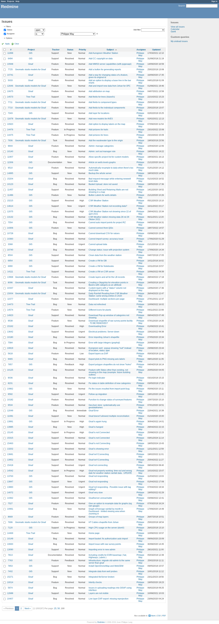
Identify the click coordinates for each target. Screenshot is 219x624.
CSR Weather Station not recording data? (108, 206)
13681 (10, 454)
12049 (10, 410)
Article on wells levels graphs (102, 162)
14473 (10, 304)
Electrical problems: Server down (104, 332)
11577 (10, 299)
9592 (10, 394)
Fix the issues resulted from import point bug (109, 389)
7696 (10, 522)
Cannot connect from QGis (101, 228)
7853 (10, 566)
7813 (10, 555)
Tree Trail (30, 97)
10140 (10, 151)
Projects (10, 1)
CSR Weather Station (98, 200)
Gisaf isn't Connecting (99, 454)
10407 (10, 599)
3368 (10, 244)
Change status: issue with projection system (109, 250)
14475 (10, 135)
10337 (10, 288)
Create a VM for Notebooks (101, 266)
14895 (10, 173)
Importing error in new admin (102, 549)
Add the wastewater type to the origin (106, 140)
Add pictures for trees (98, 135)
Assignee (11, 34)
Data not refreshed (97, 304)
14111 (10, 271)
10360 (10, 239)
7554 (10, 222)
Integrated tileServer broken (101, 577)
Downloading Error (97, 326)
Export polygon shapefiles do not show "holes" (110, 364)
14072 (10, 492)
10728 (10, 233)
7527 (10, 503)
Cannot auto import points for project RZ (107, 222)
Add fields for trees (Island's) (102, 97)
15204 (10, 179)
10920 (10, 124)
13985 (10, 427)
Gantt (173, 31)
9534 (10, 405)
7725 (10, 69)
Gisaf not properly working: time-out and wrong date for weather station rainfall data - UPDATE (110, 471)
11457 (10, 189)
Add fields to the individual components (107, 108)
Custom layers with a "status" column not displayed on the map (107, 289)
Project (31, 49)
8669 (10, 517)
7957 (10, 364)
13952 (10, 460)
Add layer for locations (99, 113)
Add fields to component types (103, 102)
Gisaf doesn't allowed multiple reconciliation (109, 416)
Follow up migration (98, 394)
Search (181, 6)
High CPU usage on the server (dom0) (106, 528)
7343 (10, 113)
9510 (10, 168)
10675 (10, 91)
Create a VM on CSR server (101, 271)
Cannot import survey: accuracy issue (106, 239)
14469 (10, 533)
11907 (10, 157)
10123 (10, 184)
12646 (10, 86)
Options (9, 38)
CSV (159, 616)
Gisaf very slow (96, 492)
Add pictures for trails (98, 129)
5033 (10, 80)
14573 (10, 97)
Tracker (56, 49)
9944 (10, 146)
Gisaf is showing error (99, 449)
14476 (10, 129)
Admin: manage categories (101, 146)
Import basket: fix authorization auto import (108, 538)
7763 (10, 560)
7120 (10, 528)
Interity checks (95, 582)
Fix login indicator (97, 378)
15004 (10, 293)
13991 (10, 421)
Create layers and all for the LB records (107, 277)
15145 (10, 432)
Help (17, 1)
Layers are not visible (98, 593)
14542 (10, 470)
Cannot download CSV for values (104, 233)
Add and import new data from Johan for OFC (110, 86)
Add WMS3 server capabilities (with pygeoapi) (110, 64)
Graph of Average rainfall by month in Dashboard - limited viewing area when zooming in (107, 511)
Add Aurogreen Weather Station (103, 53)
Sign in (214, 1)
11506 (10, 162)
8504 (10, 255)
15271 (10, 577)
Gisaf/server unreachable (100, 498)
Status (9, 30)
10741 (10, 75)
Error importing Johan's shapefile (104, 337)
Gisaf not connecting (98, 465)
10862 (10, 389)
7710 (10, 108)
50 (58, 608)
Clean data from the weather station (105, 255)
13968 (10, 277)
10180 (10, 337)
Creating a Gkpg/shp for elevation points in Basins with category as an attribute (108, 283)
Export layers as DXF (98, 353)
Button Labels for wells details (102, 195)
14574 (10, 310)
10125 (10, 370)
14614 (10, 206)
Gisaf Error (94, 410)
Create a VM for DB (98, 261)
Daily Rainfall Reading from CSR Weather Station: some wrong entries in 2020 (108, 294)
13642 (10, 332)
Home (3, 1)
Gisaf (30, 64)
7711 (10, 102)
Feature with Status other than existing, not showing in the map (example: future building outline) (109, 372)
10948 (10, 64)
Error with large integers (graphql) (104, 342)
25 (55, 608)
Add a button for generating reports (105, 69)
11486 (10, 195)
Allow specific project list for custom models (109, 157)
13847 (10, 481)
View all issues (178, 27)
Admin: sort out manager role (102, 151)
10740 (10, 250)
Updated (156, 49)
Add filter (137, 30)
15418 (10, 465)
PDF (164, 616)
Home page (94, 533)
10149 (10, 538)
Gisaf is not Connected (99, 432)
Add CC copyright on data (101, 58)
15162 (10, 326)
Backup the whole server (100, 173)
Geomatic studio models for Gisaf (30, 69)
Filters (8, 26)
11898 (10, 53)
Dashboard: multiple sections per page (107, 299)
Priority (82, 49)
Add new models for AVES (101, 118)
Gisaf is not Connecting (99, 443)
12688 (10, 593)
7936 (10, 140)
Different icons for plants (100, 310)
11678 (10, 118)
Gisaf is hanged (96, 427)
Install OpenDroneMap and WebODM (106, 566)
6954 (10, 261)
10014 (10, 582)
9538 (10, 321)
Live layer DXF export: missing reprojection (108, 599)
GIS (30, 53)
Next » (28, 608)
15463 (10, 443)
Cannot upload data (98, 244)
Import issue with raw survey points (105, 544)
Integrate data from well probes (103, 571)
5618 (10, 353)
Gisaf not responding (98, 476)
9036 (10, 378)
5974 (10, 588)
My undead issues (179, 41)
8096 (10, 282)
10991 (10, 509)
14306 (10, 228)
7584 (10, 342)
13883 (10, 487)
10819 (10, 348)
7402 (10, 571)
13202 (10, 449)
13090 (10, 549)
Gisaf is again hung (98, 421)
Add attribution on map (99, 91)
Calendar (175, 29)
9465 (10, 359)
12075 (10, 211)
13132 (10, 217)
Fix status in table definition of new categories (110, 383)
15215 (10, 200)
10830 (10, 544)
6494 (10, 58)
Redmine (101, 622)
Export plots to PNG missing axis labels (107, 359)
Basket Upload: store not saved (103, 184)
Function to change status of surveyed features (110, 399)
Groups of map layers (98, 517)
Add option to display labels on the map (107, 124)
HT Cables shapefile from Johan (104, 522)
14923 (10, 315)
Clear (17, 44)
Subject (110, 49)
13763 (10, 476)
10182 (10, 399)
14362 (10, 498)
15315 (10, 438)
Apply (7, 44)
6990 (10, 266)
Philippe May (140, 54)
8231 (10, 383)
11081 (10, 416)
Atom (153, 616)
